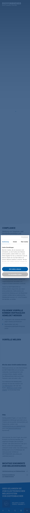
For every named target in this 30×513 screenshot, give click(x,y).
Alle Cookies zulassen (15, 269)
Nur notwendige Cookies (15, 274)
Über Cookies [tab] (24, 242)
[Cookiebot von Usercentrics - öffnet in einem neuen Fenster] (21, 237)
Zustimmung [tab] (5, 242)
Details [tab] (15, 242)
